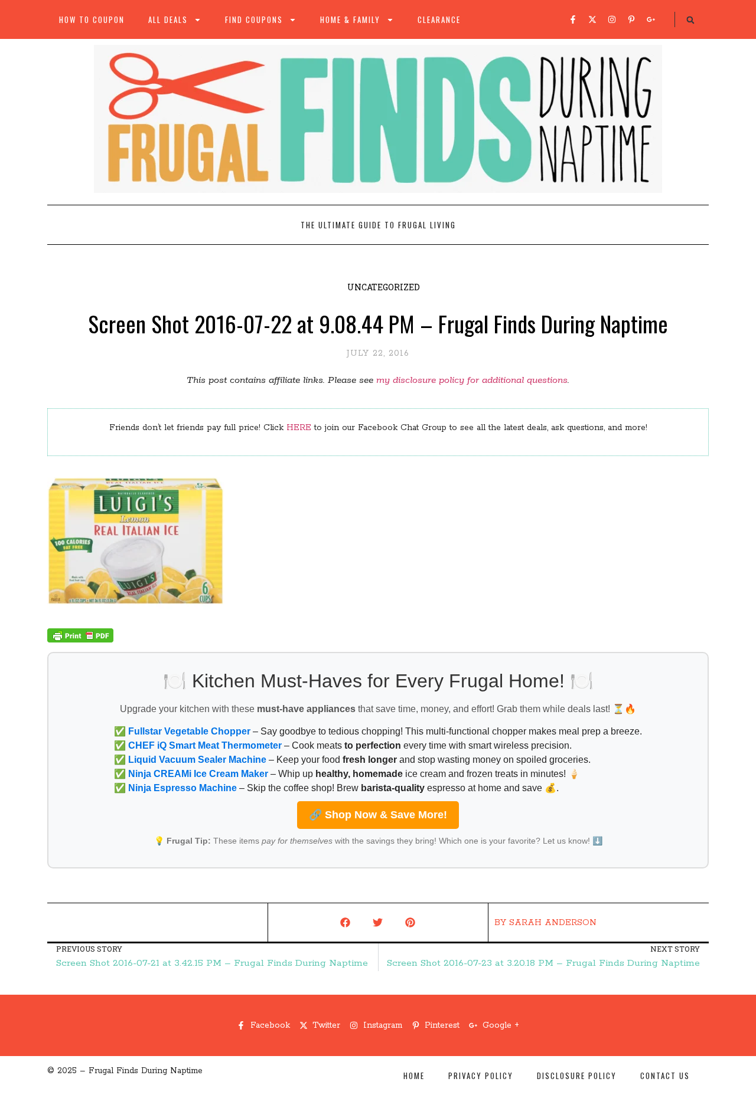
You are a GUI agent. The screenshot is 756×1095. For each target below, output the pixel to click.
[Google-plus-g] (651, 19)
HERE (298, 427)
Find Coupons (254, 19)
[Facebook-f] (573, 19)
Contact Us (665, 1075)
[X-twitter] (592, 19)
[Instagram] (612, 19)
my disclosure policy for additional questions (472, 380)
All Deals (168, 19)
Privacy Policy (480, 1075)
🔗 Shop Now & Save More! (378, 815)
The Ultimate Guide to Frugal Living (378, 225)
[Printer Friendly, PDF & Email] (80, 640)
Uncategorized (383, 287)
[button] (690, 20)
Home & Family (350, 19)
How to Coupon (92, 19)
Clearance (439, 19)
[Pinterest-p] (631, 19)
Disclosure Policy (577, 1075)
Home (414, 1075)
